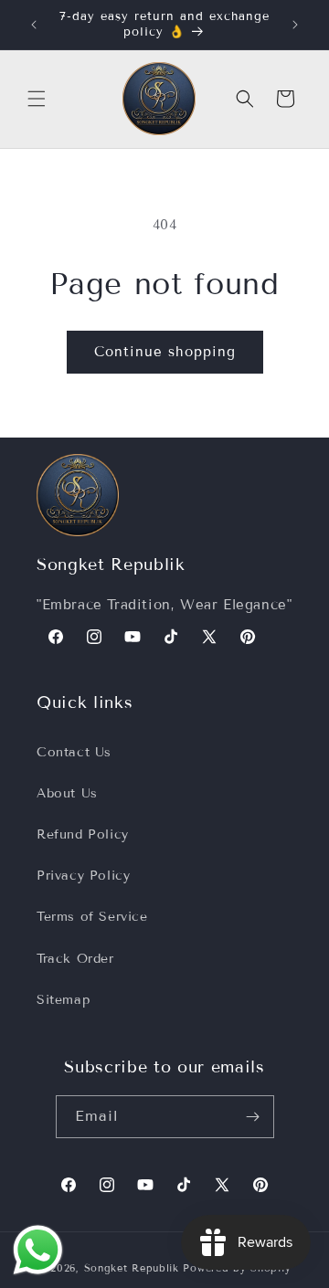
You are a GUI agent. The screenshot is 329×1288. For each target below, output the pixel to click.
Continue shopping (165, 351)
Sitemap (63, 1000)
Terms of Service (92, 916)
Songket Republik (131, 1268)
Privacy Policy (83, 875)
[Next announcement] (295, 25)
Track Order (75, 958)
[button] (36, 99)
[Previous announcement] (34, 25)
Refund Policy (83, 834)
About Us (67, 793)
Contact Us (74, 752)
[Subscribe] (253, 1116)
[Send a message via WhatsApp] (38, 1250)
